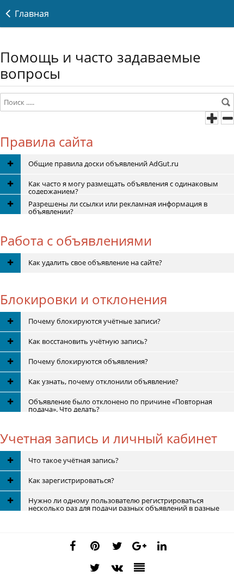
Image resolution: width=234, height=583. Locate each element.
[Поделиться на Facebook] (72, 546)
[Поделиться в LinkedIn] (161, 546)
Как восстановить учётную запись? (87, 341)
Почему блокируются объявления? (88, 361)
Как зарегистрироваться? (71, 480)
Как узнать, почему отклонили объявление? (103, 381)
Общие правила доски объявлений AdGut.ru (103, 163)
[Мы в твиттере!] (94, 568)
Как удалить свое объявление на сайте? (95, 262)
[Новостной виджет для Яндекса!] (139, 568)
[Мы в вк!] (117, 568)
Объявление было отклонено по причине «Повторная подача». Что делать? (120, 404)
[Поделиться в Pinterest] (94, 546)
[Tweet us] (117, 546)
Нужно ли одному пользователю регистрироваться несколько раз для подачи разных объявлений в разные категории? (123, 503)
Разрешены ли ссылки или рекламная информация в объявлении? (117, 206)
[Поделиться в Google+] (139, 546)
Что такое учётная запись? (73, 460)
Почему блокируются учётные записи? (94, 321)
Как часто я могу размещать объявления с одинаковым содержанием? (123, 186)
